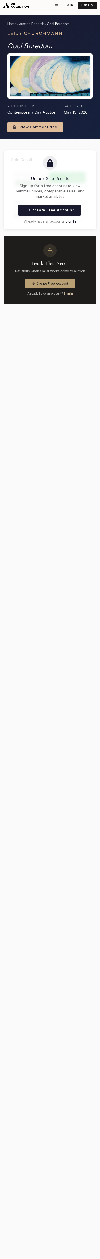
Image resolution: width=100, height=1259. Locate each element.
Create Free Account (52, 283)
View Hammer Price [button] (37, 127)
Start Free (87, 4)
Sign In (71, 221)
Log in (69, 4)
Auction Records (31, 23)
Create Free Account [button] (52, 210)
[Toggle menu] (56, 5)
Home (12, 23)
